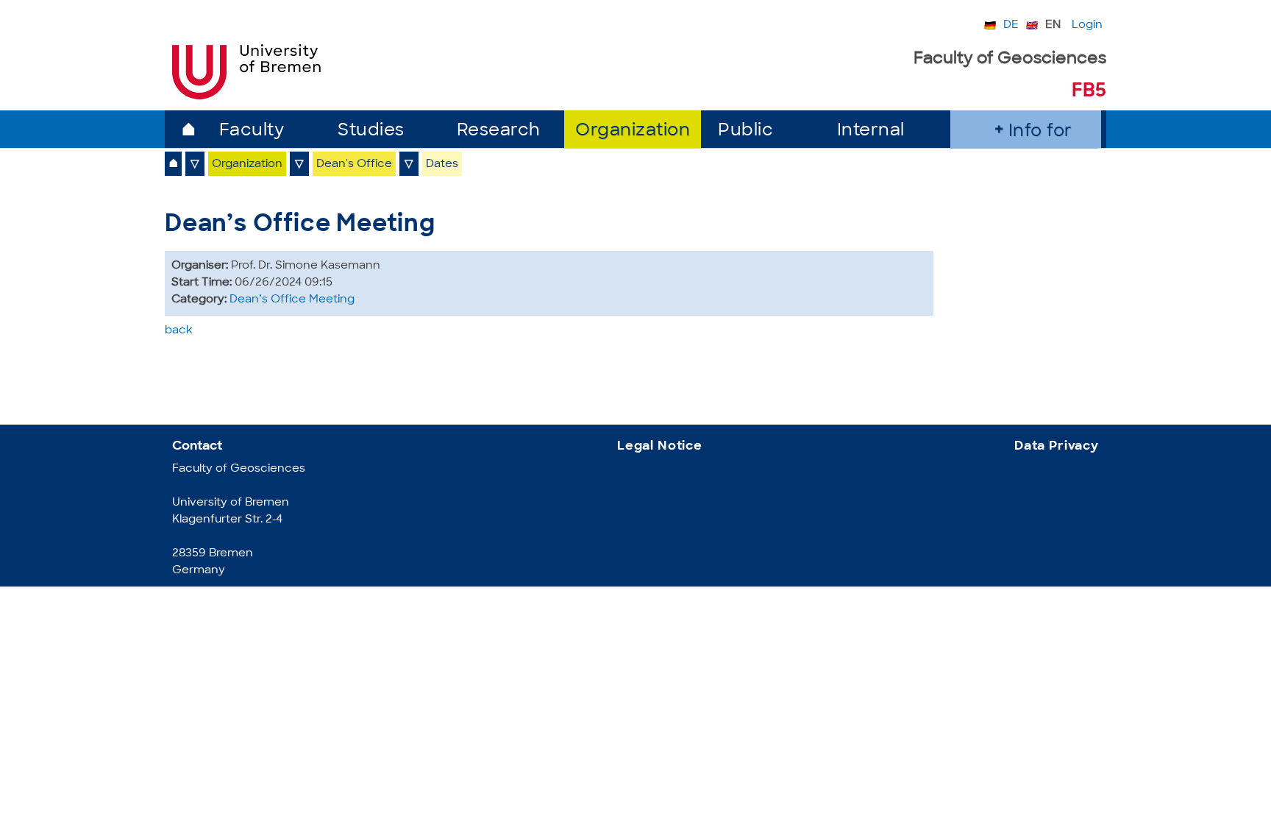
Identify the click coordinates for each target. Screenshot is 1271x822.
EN (1053, 25)
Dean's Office (354, 164)
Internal (871, 131)
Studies (371, 131)
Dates (442, 164)
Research (499, 131)
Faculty (252, 131)
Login (1087, 25)
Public (745, 131)
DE (1011, 25)
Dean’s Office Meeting (292, 299)
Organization (632, 131)
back (179, 330)
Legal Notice (659, 446)
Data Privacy (1056, 446)
